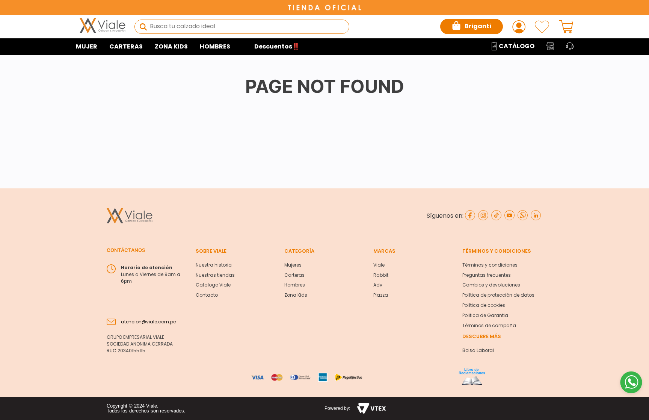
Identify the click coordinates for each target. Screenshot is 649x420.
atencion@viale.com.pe (148, 321)
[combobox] (241, 27)
